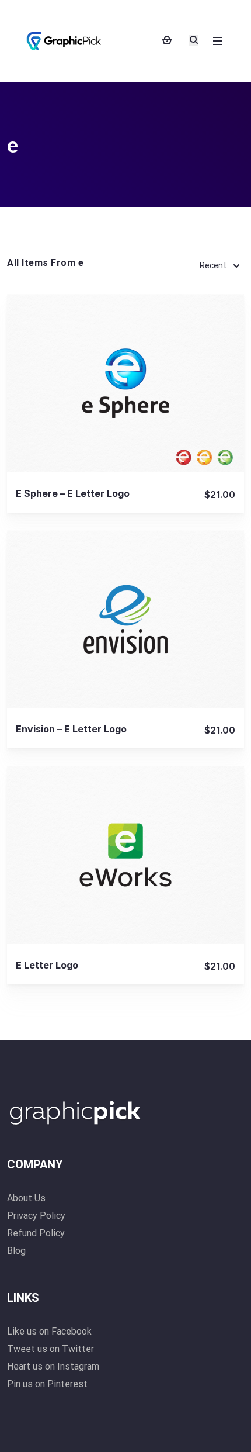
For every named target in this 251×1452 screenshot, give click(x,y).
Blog (16, 1250)
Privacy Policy (36, 1215)
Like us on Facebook (49, 1331)
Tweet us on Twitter (50, 1348)
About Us (26, 1198)
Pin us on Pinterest (47, 1383)
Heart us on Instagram (53, 1366)
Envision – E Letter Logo (71, 729)
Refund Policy (36, 1233)
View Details (125, 382)
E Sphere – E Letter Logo (73, 493)
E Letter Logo (47, 965)
